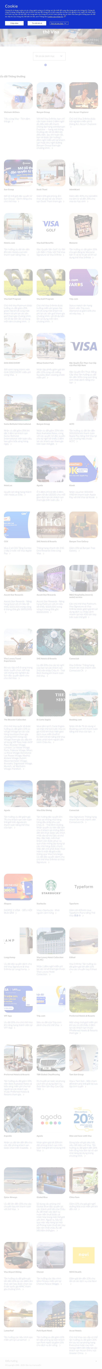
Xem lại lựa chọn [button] (57, 23)
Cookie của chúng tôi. (55, 16)
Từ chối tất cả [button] (37, 23)
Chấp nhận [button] (14, 23)
